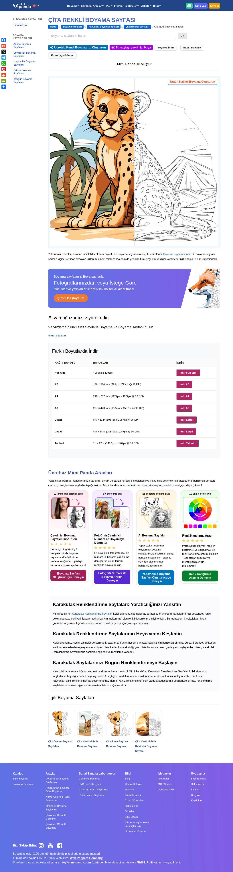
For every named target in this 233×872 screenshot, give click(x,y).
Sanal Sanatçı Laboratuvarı (97, 773)
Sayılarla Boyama (23, 784)
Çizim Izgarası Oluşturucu (93, 789)
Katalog (18, 773)
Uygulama (198, 773)
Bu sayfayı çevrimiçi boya (133, 47)
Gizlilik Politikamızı (149, 862)
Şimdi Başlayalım (70, 298)
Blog (127, 778)
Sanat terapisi (133, 794)
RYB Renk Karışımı (90, 784)
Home (53, 27)
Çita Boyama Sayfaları (137, 27)
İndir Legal (186, 431)
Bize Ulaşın (131, 816)
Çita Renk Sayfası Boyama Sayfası (117, 744)
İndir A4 (184, 396)
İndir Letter (186, 419)
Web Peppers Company (86, 858)
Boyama (72, 5)
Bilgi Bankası (198, 778)
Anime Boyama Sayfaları (22, 45)
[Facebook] (4, 40)
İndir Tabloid (187, 443)
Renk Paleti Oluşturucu (92, 794)
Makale (145, 5)
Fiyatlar (118, 5)
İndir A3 (184, 408)
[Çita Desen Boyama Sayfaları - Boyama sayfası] (61, 723)
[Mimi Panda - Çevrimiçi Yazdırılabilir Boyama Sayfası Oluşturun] (22, 6)
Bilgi (156, 5)
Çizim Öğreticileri (134, 800)
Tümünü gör (20, 24)
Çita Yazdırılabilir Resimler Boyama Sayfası (146, 746)
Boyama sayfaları (72, 27)
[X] (4, 52)
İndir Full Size (188, 372)
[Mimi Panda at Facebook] (60, 845)
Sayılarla (86, 5)
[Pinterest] (4, 69)
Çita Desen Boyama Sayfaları (60, 744)
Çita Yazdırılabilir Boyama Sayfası (87, 744)
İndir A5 (184, 384)
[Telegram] (4, 57)
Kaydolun (196, 800)
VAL (107, 5)
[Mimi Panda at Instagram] (42, 845)
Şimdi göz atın (57, 335)
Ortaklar (129, 811)
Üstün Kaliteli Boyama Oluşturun (192, 81)
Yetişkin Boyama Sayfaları (22, 80)
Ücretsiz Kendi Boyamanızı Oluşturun (80, 47)
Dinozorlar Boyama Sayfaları (24, 54)
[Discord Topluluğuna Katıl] (189, 5)
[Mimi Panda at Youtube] (51, 845)
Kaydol (214, 5)
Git (182, 35)
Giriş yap (200, 5)
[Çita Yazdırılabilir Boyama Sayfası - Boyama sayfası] (90, 723)
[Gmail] (4, 46)
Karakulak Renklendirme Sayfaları (92, 613)
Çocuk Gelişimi (133, 784)
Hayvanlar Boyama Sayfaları (24, 63)
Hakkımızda (132, 805)
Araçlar (97, 5)
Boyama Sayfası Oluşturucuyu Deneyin (68, 575)
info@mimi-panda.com (75, 862)
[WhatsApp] (4, 63)
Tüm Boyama (20, 778)
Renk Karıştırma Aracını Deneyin (200, 576)
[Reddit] (4, 75)
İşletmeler (131, 5)
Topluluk (129, 789)
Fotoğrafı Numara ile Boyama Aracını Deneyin (112, 577)
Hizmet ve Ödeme (135, 831)
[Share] (4, 87)
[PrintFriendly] (4, 81)
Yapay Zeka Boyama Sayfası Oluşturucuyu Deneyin (156, 577)
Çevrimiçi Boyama (89, 778)
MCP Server (165, 784)
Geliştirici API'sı (166, 789)
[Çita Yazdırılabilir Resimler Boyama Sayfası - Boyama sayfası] (148, 723)
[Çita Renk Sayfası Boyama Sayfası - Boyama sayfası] (119, 723)
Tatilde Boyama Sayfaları (22, 72)
